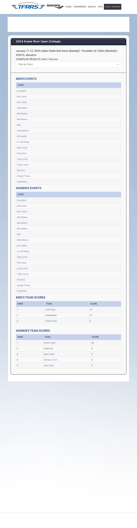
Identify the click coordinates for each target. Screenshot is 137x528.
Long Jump (22, 159)
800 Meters (22, 119)
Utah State (50, 309)
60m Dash (22, 96)
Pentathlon (22, 291)
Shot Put (21, 170)
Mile (19, 125)
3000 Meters (23, 130)
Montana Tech (50, 360)
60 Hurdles (22, 136)
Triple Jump (22, 164)
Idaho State (49, 354)
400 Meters (22, 113)
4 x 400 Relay (23, 142)
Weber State (51, 321)
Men (44, 59)
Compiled (21, 91)
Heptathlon (22, 181)
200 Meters (22, 108)
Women (53, 59)
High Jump (22, 147)
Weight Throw (23, 176)
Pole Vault (21, 153)
